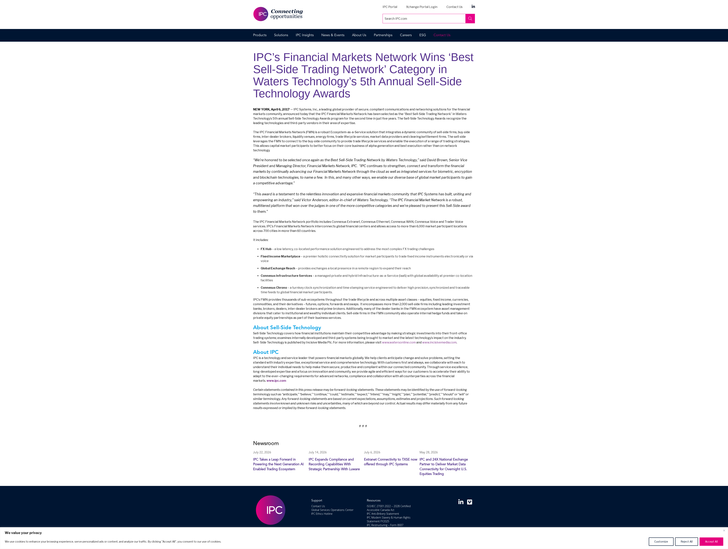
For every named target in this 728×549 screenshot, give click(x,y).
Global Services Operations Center (332, 510)
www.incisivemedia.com (439, 342)
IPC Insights (305, 35)
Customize (661, 541)
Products (260, 35)
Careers (406, 35)
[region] (364, 538)
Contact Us (454, 7)
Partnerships (383, 35)
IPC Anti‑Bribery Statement (383, 513)
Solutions (281, 35)
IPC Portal (390, 7)
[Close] (724, 530)
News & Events (332, 35)
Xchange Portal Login (421, 7)
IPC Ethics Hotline (322, 513)
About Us (359, 35)
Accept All (711, 541)
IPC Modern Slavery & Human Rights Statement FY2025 (388, 519)
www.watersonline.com (399, 342)
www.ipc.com (276, 380)
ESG (422, 35)
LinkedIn (473, 6)
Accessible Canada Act (380, 510)
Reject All (687, 541)
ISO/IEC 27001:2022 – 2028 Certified (389, 506)
